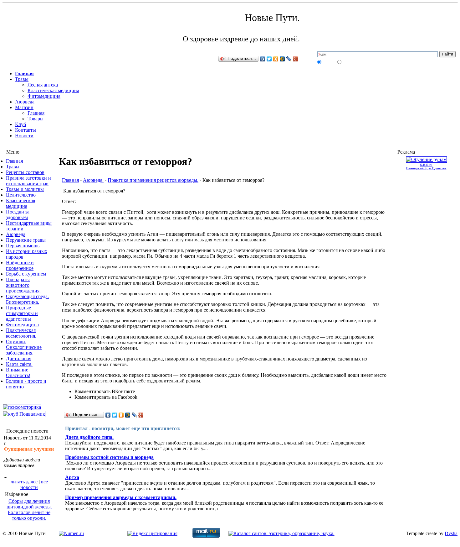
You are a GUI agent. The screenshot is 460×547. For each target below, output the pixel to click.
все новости (34, 484)
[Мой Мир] (282, 59)
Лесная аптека (43, 84)
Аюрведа (24, 101)
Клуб (20, 124)
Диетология (18, 358)
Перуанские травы (26, 240)
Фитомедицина (44, 96)
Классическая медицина (53, 90)
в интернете (352, 62)
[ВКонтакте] (262, 59)
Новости (24, 135)
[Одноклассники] (276, 59)
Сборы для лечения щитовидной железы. (29, 503)
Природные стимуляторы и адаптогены (22, 313)
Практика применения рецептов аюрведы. (153, 180)
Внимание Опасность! (18, 372)
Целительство (21, 194)
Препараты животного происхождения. (23, 285)
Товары (35, 118)
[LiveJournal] (289, 59)
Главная (24, 73)
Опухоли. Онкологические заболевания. (24, 347)
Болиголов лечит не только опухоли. (29, 515)
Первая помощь (22, 245)
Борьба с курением (26, 273)
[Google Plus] (295, 59)
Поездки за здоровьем (17, 214)
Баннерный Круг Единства (426, 168)
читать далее (24, 481)
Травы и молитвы (25, 189)
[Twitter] (269, 59)
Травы (21, 79)
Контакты (25, 130)
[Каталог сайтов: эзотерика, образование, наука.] (281, 533)
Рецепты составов (25, 172)
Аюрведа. (93, 180)
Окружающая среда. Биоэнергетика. (27, 299)
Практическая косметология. (21, 333)
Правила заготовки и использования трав (28, 180)
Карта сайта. (19, 364)
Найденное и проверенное (20, 265)
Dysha (451, 533)
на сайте (329, 62)
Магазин (24, 107)
